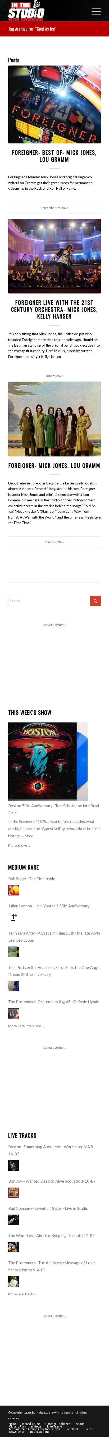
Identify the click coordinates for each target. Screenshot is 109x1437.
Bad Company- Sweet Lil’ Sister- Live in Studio (48, 1208)
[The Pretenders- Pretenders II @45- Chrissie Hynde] (13, 1013)
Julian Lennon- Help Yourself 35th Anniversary (49, 905)
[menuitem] (93, 10)
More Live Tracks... (22, 1294)
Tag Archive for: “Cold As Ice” (32, 29)
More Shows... (19, 845)
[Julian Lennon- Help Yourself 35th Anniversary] (13, 917)
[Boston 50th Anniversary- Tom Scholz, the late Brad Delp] (48, 761)
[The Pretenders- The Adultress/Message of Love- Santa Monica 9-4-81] (13, 1281)
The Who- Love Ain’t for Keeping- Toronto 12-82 (51, 1235)
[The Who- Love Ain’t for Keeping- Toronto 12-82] (13, 1247)
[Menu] (93, 10)
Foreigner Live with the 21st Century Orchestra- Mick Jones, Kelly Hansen (54, 309)
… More (27, 835)
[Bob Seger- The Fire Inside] (13, 890)
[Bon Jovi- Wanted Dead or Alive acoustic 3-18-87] (13, 1192)
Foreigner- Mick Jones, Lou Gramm (54, 465)
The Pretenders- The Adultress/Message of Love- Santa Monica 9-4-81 (52, 1266)
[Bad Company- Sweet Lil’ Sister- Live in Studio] (13, 1220)
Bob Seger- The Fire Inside (31, 878)
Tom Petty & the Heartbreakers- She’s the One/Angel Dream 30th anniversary (54, 971)
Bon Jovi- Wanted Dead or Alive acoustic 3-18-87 (52, 1181)
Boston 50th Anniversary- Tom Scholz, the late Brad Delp (53, 809)
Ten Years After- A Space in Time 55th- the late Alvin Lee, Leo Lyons (54, 937)
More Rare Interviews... (26, 1026)
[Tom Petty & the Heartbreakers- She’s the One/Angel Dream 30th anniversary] (13, 986)
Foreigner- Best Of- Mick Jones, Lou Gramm (54, 155)
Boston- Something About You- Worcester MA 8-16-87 (51, 1150)
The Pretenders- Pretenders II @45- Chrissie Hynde (53, 1001)
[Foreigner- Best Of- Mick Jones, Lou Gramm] (54, 105)
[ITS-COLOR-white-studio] (45, 10)
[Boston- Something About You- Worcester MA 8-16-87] (13, 1165)
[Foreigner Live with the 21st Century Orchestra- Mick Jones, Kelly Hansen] (54, 256)
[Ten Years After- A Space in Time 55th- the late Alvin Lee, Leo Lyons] (13, 951)
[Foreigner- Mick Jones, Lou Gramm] (54, 419)
